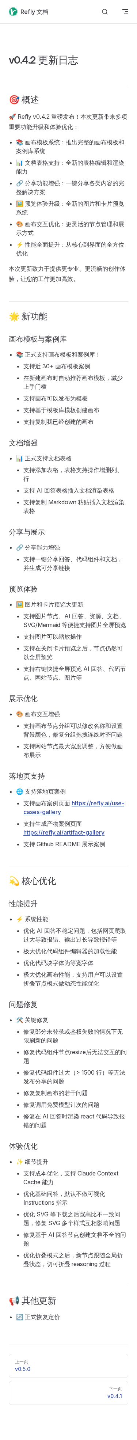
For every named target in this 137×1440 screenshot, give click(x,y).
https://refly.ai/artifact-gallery (63, 832)
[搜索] (105, 12)
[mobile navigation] (125, 11)
